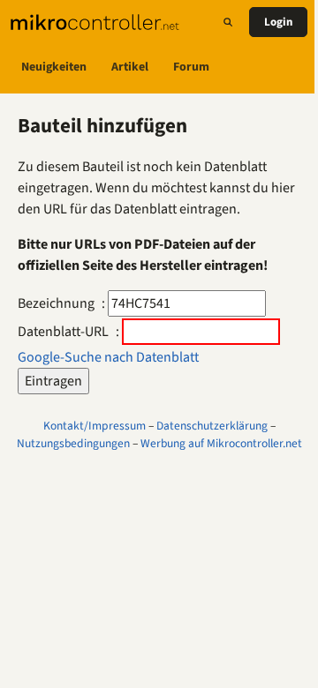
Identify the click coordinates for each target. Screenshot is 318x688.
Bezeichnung (56, 303)
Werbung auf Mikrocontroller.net (221, 443)
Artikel (129, 67)
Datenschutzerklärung (212, 425)
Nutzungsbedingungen (73, 443)
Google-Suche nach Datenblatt (108, 357)
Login (278, 22)
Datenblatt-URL (63, 331)
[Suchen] (228, 22)
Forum (191, 67)
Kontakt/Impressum (94, 425)
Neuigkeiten (54, 67)
